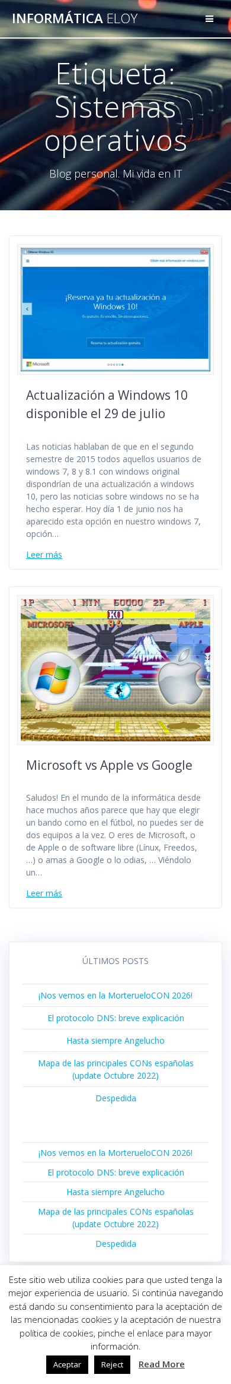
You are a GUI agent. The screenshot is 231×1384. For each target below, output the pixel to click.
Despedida (115, 1098)
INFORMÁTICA (74, 18)
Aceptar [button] (67, 1364)
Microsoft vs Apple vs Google (109, 765)
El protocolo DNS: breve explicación (115, 1017)
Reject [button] (112, 1364)
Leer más (44, 554)
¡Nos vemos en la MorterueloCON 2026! (115, 995)
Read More (162, 1364)
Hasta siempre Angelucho (115, 1040)
